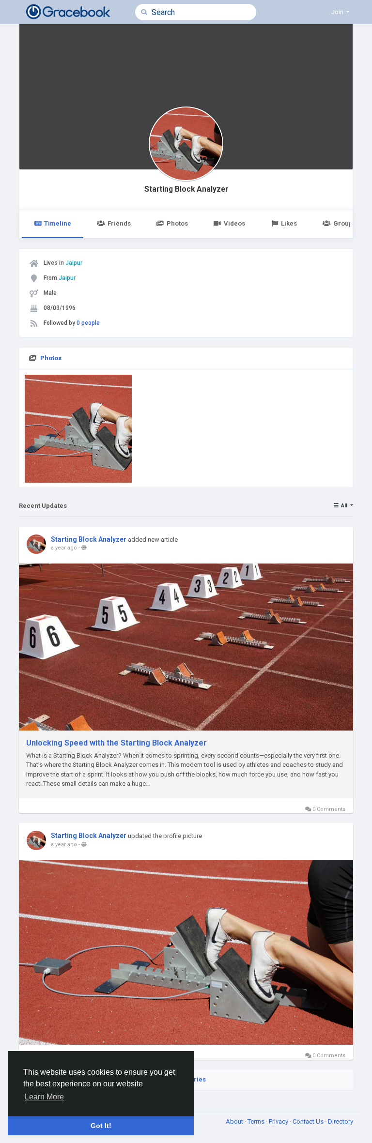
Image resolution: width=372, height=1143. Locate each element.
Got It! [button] (101, 1125)
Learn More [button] (44, 1097)
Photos (177, 223)
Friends (119, 223)
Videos (234, 223)
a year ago (64, 548)
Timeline (57, 223)
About (235, 1121)
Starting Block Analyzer (186, 189)
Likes (289, 223)
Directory (340, 1121)
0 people (88, 323)
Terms (257, 1121)
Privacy (279, 1121)
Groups (344, 223)
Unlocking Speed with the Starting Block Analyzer (116, 742)
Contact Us (309, 1121)
